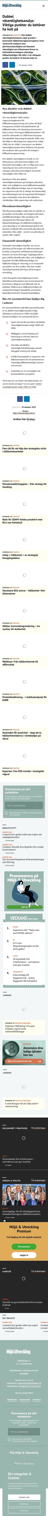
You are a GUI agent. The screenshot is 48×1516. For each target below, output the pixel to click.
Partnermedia (24, 1399)
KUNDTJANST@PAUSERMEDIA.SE (29, 1383)
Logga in (24, 1255)
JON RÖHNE (24, 1374)
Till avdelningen (38, 1128)
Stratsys (31, 419)
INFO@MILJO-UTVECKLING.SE (30, 1386)
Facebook (20, 1457)
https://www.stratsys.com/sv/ (24, 413)
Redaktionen (12, 1399)
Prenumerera (24, 1246)
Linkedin (27, 1457)
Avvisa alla (24, 1511)
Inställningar (24, 1504)
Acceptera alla (24, 1497)
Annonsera (36, 1399)
